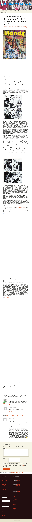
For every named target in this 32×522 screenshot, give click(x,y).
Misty (13, 505)
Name (4, 458)
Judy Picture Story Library (24, 26)
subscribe (22, 465)
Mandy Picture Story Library (9, 27)
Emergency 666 (4, 490)
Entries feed (3, 512)
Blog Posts (6, 10)
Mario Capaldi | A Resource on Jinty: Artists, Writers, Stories (14, 415)
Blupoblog (14, 496)
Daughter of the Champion (5, 492)
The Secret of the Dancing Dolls (5, 477)
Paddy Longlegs (4, 484)
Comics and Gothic (15, 499)
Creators (2, 12)
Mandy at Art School (4, 481)
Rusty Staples (14, 508)
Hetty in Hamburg (4, 488)
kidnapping (4, 27)
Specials (26, 10)
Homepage (2, 10)
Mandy (12, 26)
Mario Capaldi (15, 27)
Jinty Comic (14, 504)
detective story (16, 26)
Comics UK (14, 500)
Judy (10, 26)
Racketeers (22, 27)
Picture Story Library (20, 10)
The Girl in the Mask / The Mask (6, 391)
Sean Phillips (14, 509)
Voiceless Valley (4, 485)
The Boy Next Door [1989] (26, 391)
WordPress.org (3, 515)
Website (4, 461)
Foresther (14, 503)
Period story (18, 27)
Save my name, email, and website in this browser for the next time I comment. (15, 463)
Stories (11, 10)
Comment (5, 448)
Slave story (25, 27)
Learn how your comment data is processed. (17, 472)
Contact (6, 12)
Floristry (20, 26)
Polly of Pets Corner (4, 480)
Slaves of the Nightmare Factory (20, 207)
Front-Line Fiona (4, 489)
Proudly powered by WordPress (16, 520)
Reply (10, 404)
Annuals (15, 10)
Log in (2, 511)
